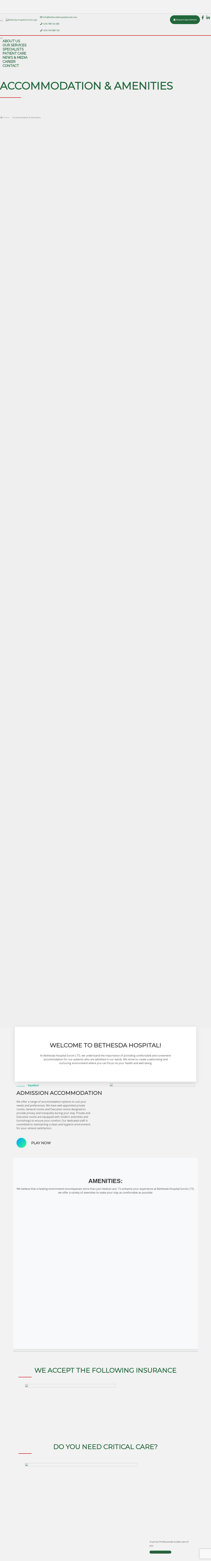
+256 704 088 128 (50, 30)
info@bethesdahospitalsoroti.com (59, 17)
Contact (11, 66)
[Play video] (21, 1143)
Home (6, 117)
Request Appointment (160, 1552)
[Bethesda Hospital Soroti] (21, 19)
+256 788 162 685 (50, 23)
